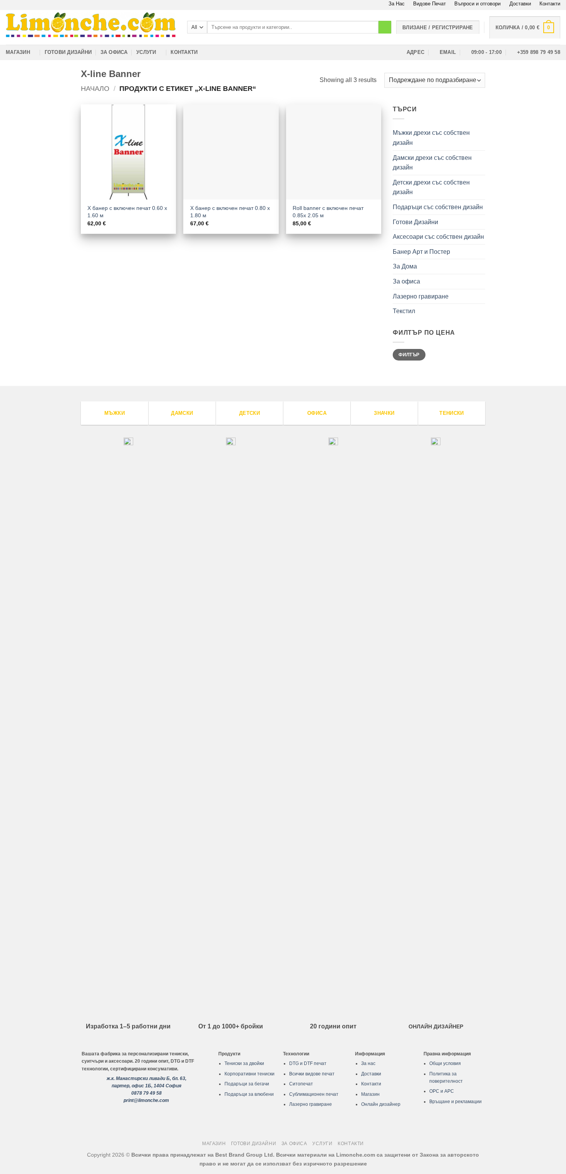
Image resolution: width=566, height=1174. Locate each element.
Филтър (409, 354)
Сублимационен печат (313, 1094)
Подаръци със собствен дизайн (438, 207)
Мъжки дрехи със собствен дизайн (431, 137)
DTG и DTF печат (308, 1063)
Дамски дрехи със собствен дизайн (432, 162)
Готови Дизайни (68, 52)
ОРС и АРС (441, 1091)
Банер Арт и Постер (421, 251)
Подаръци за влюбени (249, 1094)
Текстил (404, 311)
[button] (524, 27)
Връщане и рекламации (455, 1101)
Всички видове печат (312, 1074)
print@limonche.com (146, 1100)
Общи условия (445, 1063)
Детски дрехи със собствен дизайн (431, 187)
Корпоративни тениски (249, 1074)
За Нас (396, 4)
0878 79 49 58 (146, 1093)
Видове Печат (429, 4)
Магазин (18, 52)
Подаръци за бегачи (246, 1084)
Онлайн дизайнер (380, 1104)
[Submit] (384, 27)
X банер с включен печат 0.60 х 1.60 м (127, 211)
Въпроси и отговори (477, 4)
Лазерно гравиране (421, 296)
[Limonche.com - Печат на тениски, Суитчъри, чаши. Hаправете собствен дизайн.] (91, 27)
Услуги (146, 52)
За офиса (114, 52)
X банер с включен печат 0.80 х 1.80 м (230, 211)
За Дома (405, 266)
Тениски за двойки (244, 1063)
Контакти (549, 4)
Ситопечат (301, 1084)
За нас (368, 1063)
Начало (95, 88)
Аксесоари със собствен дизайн (438, 236)
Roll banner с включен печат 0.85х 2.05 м (328, 211)
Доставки (520, 4)
